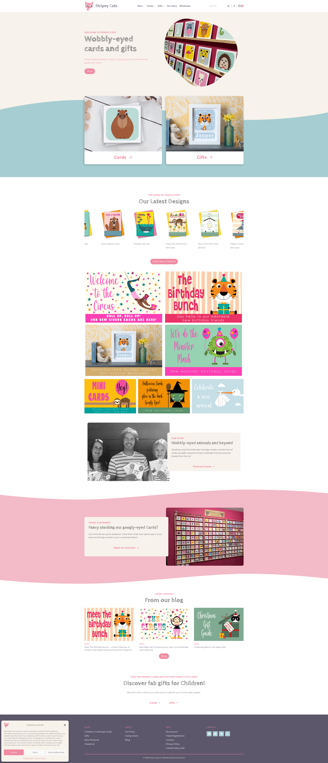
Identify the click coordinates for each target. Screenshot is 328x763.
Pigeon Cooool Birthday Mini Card (221, 246)
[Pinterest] (215, 733)
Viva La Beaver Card (90, 244)
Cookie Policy (28, 758)
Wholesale (185, 6)
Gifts (86, 736)
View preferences (56, 752)
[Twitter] (221, 733)
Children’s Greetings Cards (98, 732)
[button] (65, 725)
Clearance (89, 744)
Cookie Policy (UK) (175, 748)
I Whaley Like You (121, 244)
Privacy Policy (40, 758)
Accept (14, 752)
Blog (127, 740)
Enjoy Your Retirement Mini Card (156, 246)
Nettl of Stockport (178, 758)
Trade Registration (175, 736)
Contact (170, 740)
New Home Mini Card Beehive (188, 246)
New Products (91, 740)
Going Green (131, 736)
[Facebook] (209, 733)
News (86, 644)
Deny (35, 752)
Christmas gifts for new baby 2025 (210, 647)
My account (172, 732)
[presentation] (92, 224)
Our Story (172, 6)
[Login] (234, 5)
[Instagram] (227, 733)
